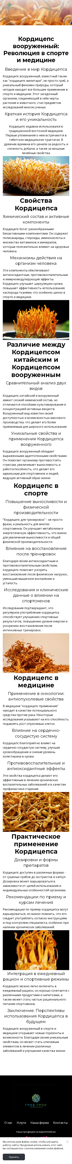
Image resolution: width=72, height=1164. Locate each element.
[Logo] (36, 1100)
